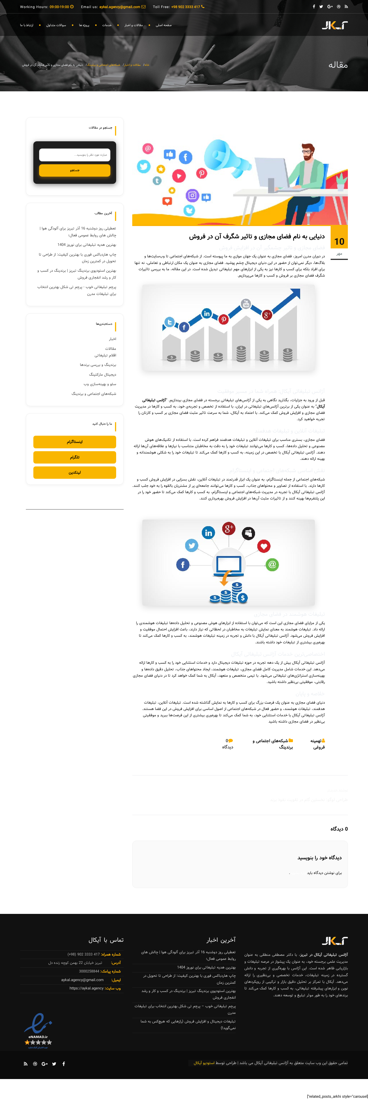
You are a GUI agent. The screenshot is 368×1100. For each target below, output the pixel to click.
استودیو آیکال (204, 1063)
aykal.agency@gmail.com (82, 980)
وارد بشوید (298, 873)
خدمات (107, 25)
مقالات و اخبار (133, 25)
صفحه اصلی (164, 25)
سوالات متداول (56, 25)
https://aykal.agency (86, 988)
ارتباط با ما (26, 25)
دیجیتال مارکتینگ (102, 375)
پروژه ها (84, 25)
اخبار (112, 339)
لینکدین (75, 473)
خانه (147, 65)
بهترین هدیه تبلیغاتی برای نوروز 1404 (86, 245)
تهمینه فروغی (317, 744)
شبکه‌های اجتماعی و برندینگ (103, 65)
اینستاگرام (75, 442)
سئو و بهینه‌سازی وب (100, 384)
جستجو (74, 170)
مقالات (110, 349)
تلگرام (75, 457)
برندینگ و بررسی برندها (98, 365)
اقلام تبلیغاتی (105, 355)
